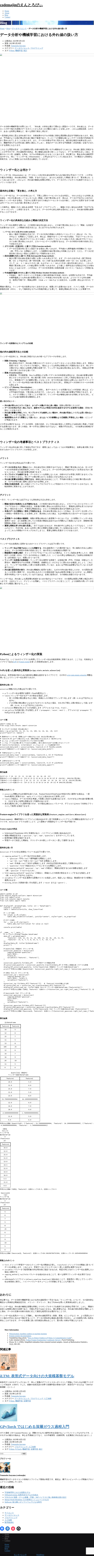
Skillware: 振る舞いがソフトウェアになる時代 (23, 1502)
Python (11, 51)
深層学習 (27, 1401)
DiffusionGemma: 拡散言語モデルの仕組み (21, 1495)
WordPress (40, 1555)
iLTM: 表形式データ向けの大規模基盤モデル (37, 1376)
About (7, 13)
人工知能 (47, 1398)
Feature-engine (24, 662)
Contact (7, 17)
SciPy (15, 662)
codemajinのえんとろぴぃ (21, 5)
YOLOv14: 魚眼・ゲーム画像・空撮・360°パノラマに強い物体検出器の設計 (35, 1497)
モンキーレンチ (20, 1555)
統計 (25, 51)
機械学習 (19, 51)
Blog (6, 15)
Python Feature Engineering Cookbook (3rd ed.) (43, 1340)
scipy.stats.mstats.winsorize (77, 675)
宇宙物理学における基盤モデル (17, 1492)
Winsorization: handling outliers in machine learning (28, 1334)
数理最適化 (9, 1522)
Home (7, 11)
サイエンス (9, 1513)
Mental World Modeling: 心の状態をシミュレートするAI (27, 1500)
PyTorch (18, 1449)
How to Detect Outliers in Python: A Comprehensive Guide (49, 1338)
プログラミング (36, 48)
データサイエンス (19, 29)
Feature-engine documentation (20, 1336)
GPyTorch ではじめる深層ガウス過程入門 (34, 1427)
